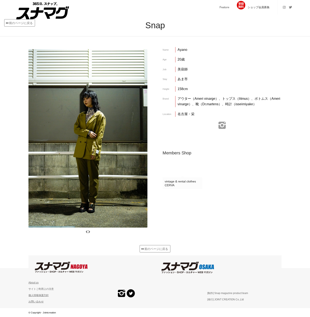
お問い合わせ (36, 301)
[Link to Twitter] (290, 7)
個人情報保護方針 (38, 295)
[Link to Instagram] (284, 7)
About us (33, 282)
